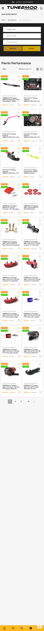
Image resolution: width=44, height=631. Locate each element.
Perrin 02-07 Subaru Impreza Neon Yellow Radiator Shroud (30, 171)
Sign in (25, 2)
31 (28, 401)
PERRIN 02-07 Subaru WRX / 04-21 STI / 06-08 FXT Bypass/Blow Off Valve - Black (32, 352)
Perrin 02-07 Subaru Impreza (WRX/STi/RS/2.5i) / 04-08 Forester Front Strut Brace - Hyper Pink (11, 137)
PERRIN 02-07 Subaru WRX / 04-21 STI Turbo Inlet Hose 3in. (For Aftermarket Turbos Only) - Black (32, 389)
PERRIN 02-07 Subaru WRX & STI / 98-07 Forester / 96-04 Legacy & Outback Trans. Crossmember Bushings (11, 209)
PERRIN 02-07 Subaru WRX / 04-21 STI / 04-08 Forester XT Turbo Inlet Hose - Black (32, 244)
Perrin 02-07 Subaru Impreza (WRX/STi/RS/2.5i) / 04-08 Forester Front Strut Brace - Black (32, 101)
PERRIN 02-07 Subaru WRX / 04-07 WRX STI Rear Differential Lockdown (31, 208)
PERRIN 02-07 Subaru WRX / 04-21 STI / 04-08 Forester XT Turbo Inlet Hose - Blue (11, 280)
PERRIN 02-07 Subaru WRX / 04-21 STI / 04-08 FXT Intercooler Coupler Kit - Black (11, 316)
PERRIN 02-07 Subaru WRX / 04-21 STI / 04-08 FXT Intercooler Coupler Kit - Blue (32, 316)
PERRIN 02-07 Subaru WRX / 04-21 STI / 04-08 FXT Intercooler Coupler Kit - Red (11, 352)
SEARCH (13, 49)
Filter (4, 69)
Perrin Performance (9, 96)
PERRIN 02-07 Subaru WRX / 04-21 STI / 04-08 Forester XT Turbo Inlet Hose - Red (32, 280)
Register (30, 2)
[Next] (34, 401)
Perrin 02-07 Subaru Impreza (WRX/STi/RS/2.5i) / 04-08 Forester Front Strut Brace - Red (11, 173)
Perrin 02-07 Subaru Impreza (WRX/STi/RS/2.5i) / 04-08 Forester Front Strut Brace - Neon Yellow (32, 137)
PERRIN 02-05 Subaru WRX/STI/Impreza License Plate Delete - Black (11, 99)
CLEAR (31, 49)
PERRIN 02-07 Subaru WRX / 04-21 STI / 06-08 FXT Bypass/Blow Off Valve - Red (11, 388)
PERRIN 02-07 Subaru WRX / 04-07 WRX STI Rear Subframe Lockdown (11, 243)
